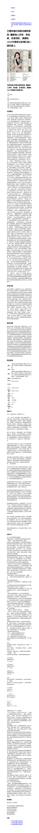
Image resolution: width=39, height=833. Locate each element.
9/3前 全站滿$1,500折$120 (17, 820)
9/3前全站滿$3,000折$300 (17, 824)
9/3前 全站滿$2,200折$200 (17, 822)
